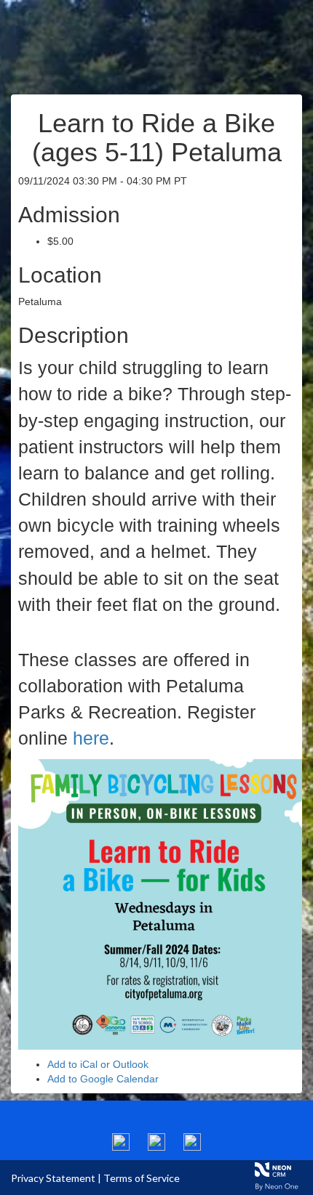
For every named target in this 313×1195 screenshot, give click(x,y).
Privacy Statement (53, 1178)
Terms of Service (141, 1178)
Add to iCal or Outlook (97, 1064)
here (91, 738)
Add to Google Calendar (103, 1079)
